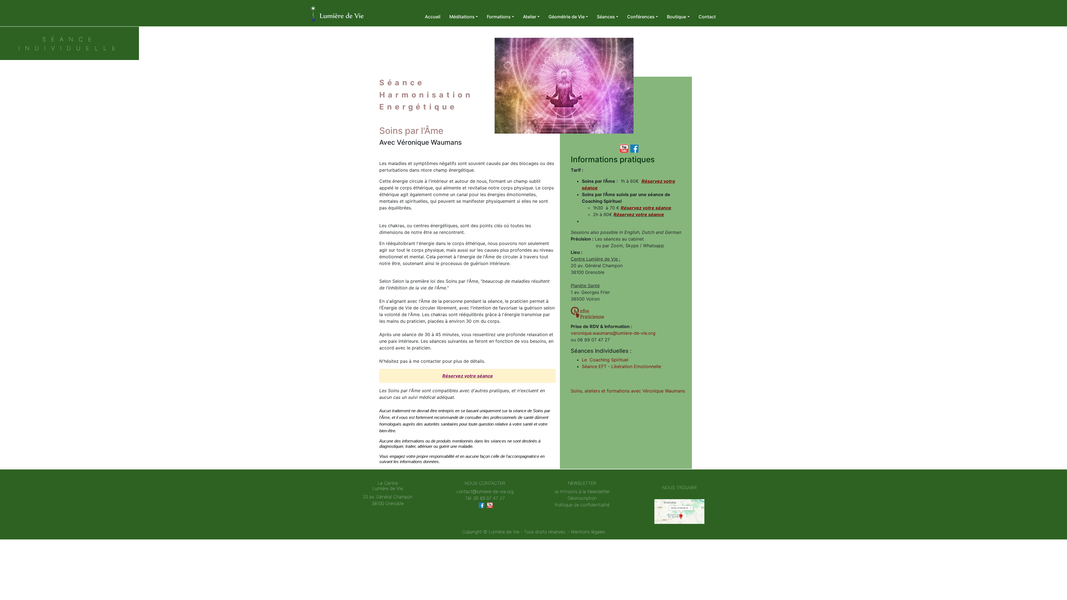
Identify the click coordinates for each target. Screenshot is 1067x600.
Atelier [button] (529, 16)
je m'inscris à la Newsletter (582, 491)
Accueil (432, 16)
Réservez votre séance (467, 376)
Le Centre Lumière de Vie (387, 485)
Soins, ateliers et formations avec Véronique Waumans (628, 391)
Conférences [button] (641, 16)
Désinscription (582, 498)
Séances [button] (606, 16)
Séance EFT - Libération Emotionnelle (621, 366)
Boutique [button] (676, 16)
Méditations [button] (462, 16)
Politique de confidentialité (582, 505)
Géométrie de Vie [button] (567, 16)
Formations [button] (499, 16)
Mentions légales (588, 531)
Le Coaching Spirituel (605, 359)
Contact (707, 16)
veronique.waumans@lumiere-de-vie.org (613, 333)
